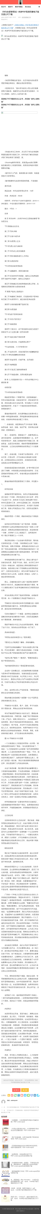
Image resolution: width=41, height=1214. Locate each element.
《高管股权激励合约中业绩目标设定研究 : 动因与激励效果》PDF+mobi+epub (24, 1146)
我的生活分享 (20, 2)
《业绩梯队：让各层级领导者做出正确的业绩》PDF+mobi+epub (25, 1121)
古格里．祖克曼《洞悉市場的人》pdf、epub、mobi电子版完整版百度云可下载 (23, 1189)
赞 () (17, 1090)
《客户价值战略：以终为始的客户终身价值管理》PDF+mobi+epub (25, 1138)
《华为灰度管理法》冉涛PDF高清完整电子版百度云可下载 (20, 13)
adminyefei (14, 1100)
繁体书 (10, 7)
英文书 (3, 7)
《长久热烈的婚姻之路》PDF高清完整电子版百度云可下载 (22, 1107)
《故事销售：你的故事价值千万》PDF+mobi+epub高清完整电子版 (22, 1155)
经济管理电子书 (26, 17)
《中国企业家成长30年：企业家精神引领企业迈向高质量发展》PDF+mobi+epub (25, 1129)
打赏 (26, 1090)
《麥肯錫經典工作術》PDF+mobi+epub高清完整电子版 (25, 1172)
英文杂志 (28, 7)
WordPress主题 (26, 1209)
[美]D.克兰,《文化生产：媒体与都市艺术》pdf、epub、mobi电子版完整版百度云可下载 (25, 1198)
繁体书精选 (18, 7)
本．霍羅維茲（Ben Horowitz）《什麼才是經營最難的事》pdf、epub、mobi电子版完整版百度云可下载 (25, 1181)
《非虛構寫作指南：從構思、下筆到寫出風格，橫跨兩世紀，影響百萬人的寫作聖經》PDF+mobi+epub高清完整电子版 (25, 1164)
